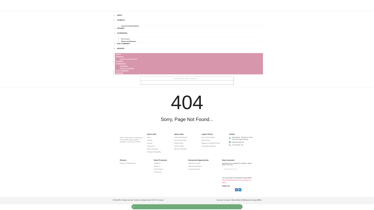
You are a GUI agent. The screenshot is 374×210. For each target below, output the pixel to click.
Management (125, 39)
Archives (120, 28)
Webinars (157, 166)
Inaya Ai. (229, 200)
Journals (121, 20)
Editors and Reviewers (128, 41)
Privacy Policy (206, 140)
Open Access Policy (180, 140)
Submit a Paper (179, 146)
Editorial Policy (178, 143)
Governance (122, 33)
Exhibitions (157, 163)
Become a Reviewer (180, 149)
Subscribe (227, 174)
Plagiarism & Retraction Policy (211, 143)
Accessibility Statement (209, 146)
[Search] (143, 83)
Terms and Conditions (208, 137)
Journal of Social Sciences (130, 26)
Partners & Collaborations (128, 163)
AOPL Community (123, 43)
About (119, 15)
